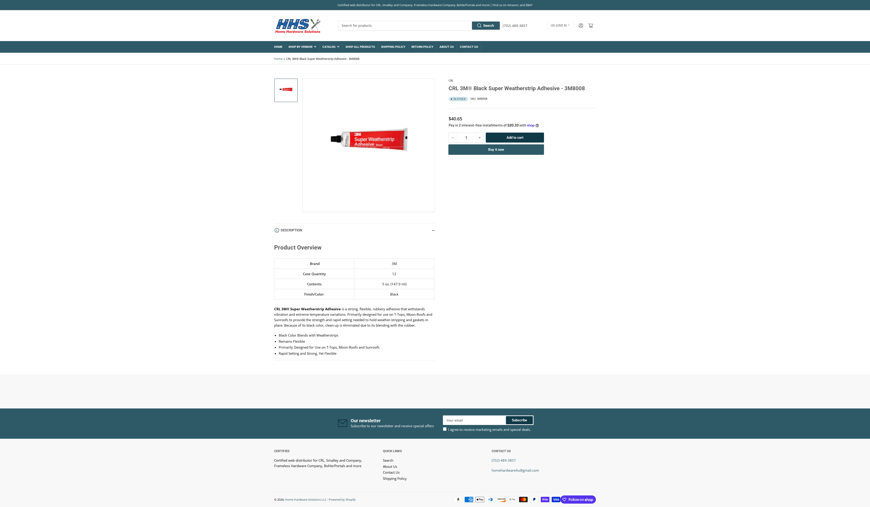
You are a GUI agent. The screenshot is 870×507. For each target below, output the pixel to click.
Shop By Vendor (300, 47)
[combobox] (419, 25)
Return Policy (422, 47)
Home (278, 47)
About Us (447, 47)
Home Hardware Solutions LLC (305, 499)
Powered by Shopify (342, 499)
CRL (451, 80)
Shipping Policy (393, 47)
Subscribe (519, 420)
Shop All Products (360, 47)
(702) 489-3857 (504, 460)
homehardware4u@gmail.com (515, 470)
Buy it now (496, 150)
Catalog (329, 47)
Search (488, 26)
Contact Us (469, 47)
